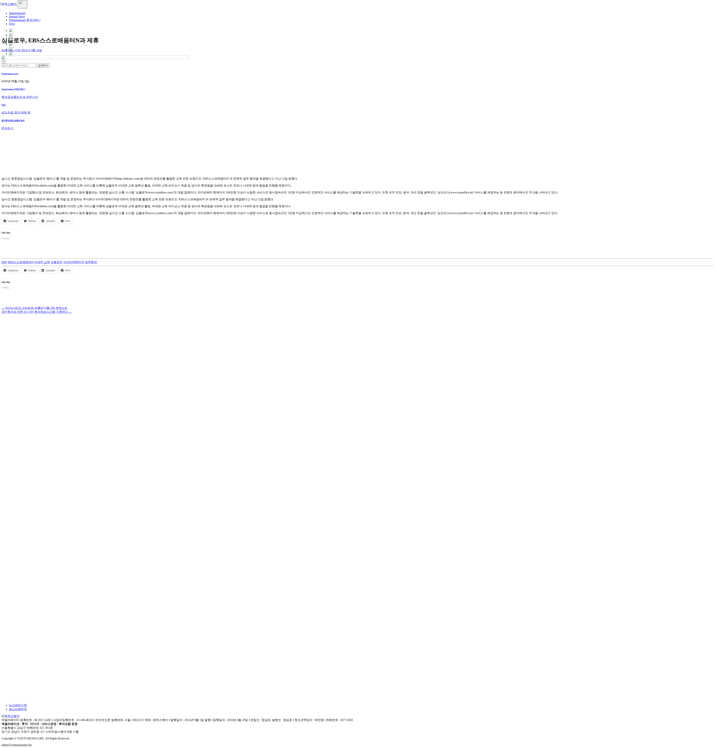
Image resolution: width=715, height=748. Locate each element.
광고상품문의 (18, 709)
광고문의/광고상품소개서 (13, 120)
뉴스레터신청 (18, 705)
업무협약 (91, 262)
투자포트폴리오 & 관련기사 (19, 97)
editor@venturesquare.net (16, 744)
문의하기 (7, 128)
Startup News (17, 16)
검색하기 (43, 65)
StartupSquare (17, 13)
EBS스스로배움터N (21, 262)
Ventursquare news (9, 73)
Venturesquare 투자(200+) (24, 20)
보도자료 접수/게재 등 (16, 112)
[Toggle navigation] (22, 4)
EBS (4, 262)
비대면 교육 (42, 262)
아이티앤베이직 (73, 262)
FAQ (12, 23)
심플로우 (57, 262)
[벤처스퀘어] (9, 4)
